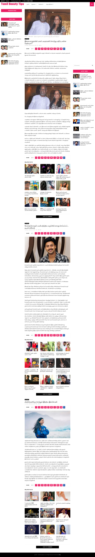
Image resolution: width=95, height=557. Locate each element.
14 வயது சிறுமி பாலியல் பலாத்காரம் (13, 46)
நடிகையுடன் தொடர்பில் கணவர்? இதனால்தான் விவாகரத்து (61, 210)
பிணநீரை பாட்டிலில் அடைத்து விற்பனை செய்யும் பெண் (47, 176)
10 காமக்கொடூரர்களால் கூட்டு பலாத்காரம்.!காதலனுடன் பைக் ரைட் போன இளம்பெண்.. (63, 371)
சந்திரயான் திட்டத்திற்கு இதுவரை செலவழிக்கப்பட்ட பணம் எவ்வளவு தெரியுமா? (31, 521)
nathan (27, 45)
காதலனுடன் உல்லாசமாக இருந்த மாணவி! (45, 192)
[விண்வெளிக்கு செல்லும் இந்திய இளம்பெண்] (4, 33)
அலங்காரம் (41, 4)
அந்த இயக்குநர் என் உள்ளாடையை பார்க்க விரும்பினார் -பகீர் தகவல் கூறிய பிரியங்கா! (61, 538)
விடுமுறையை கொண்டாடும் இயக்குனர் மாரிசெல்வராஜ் (46, 370)
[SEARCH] (92, 65)
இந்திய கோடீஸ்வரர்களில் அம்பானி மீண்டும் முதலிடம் (31, 209)
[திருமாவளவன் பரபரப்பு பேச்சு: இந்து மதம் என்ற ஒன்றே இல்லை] (4, 55)
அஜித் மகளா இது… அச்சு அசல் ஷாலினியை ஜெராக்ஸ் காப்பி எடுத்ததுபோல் (47, 504)
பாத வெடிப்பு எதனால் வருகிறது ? (63, 503)
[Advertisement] (83, 33)
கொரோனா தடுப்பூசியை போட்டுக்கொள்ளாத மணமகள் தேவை (85, 136)
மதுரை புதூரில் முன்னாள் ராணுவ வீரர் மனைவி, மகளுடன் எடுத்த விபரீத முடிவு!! (63, 177)
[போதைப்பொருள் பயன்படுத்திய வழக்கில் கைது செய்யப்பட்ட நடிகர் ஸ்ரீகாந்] (4, 24)
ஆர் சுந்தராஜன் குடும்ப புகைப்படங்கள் (30, 176)
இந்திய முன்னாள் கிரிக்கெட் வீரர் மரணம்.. (14, 39)
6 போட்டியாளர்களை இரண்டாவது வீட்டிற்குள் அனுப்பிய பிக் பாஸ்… (30, 388)
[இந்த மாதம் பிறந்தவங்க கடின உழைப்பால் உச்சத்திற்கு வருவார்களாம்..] (76, 121)
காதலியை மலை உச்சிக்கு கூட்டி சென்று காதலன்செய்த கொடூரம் (31, 193)
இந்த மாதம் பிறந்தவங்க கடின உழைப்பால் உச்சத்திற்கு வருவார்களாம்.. (87, 121)
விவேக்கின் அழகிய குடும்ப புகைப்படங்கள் (31, 353)
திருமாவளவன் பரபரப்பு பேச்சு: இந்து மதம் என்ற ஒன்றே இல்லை (14, 55)
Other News (27, 38)
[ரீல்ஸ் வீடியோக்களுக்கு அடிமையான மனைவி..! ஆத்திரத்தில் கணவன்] (4, 62)
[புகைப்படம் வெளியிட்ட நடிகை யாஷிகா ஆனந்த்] (76, 129)
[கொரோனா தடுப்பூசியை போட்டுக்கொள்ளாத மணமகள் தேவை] (76, 136)
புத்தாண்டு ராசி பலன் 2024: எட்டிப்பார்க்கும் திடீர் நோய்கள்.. (31, 537)
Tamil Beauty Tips (12, 4)
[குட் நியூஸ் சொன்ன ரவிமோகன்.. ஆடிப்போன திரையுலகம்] (76, 143)
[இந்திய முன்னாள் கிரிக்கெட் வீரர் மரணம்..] (4, 40)
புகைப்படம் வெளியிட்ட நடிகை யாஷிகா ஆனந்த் (87, 128)
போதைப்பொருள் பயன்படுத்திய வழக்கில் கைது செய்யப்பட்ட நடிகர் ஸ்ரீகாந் (14, 25)
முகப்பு (28, 4)
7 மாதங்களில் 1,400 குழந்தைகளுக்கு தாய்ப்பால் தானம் (31, 504)
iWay (60, 555)
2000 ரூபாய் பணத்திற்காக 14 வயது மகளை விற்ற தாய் (47, 209)
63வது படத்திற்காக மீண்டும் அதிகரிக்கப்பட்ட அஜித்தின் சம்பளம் (46, 388)
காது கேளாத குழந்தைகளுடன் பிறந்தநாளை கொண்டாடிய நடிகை (47, 521)
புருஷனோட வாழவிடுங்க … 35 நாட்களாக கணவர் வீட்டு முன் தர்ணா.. (31, 371)
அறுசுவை (33, 4)
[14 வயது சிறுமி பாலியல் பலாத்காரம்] (4, 47)
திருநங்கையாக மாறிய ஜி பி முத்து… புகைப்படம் (62, 520)
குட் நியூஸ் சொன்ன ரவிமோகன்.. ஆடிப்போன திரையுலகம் (85, 143)
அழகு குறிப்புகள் (49, 4)
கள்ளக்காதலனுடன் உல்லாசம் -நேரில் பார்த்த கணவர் (62, 353)
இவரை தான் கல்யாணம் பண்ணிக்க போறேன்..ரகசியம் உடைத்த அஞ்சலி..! (62, 193)
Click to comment (47, 216)
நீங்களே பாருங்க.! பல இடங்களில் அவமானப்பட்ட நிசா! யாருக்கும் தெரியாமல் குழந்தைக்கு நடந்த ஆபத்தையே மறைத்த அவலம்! (47, 539)
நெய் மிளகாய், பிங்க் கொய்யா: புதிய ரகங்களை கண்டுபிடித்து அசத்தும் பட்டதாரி (47, 354)
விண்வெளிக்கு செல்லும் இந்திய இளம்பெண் (13, 32)
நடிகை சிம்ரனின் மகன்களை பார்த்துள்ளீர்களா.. (62, 387)
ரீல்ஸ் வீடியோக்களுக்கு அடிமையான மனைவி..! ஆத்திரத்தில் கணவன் (13, 62)
